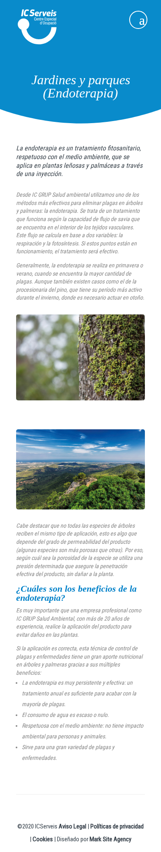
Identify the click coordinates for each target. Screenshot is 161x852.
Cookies (43, 839)
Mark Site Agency (110, 839)
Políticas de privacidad (117, 826)
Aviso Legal (72, 826)
